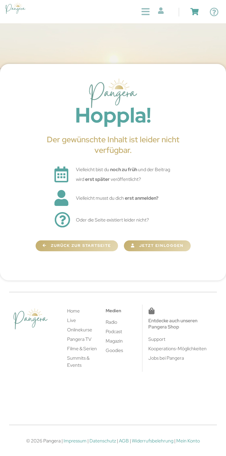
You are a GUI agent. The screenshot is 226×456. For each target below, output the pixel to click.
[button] (145, 12)
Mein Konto (188, 441)
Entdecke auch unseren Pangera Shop (172, 324)
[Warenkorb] (194, 11)
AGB (124, 441)
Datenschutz (102, 441)
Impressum (75, 441)
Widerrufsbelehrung (152, 441)
